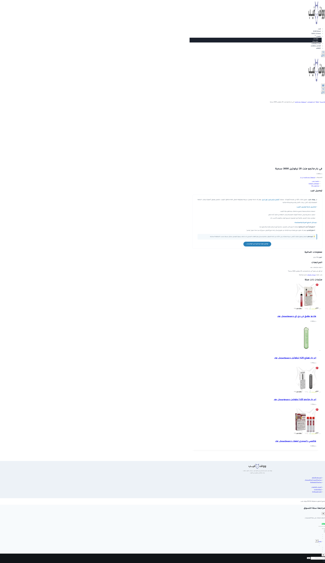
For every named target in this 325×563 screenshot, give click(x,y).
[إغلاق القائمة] (324, 531)
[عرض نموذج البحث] (323, 52)
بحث (309, 558)
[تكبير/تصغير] (324, 526)
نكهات (320, 541)
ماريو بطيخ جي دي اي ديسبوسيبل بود (296, 316)
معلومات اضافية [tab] (314, 183)
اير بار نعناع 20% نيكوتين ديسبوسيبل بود (295, 358)
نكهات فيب (315, 38)
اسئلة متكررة (318, 489)
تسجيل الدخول (311, 275)
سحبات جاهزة (316, 33)
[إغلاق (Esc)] (319, 526)
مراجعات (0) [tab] (315, 186)
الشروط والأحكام (317, 478)
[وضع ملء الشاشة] (322, 526)
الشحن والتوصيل (316, 487)
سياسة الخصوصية (316, 482)
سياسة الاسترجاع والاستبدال (313, 480)
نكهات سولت (315, 41)
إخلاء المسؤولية (317, 492)
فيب (319, 29)
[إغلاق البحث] (323, 555)
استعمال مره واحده (309, 177)
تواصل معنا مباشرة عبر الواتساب (257, 244)
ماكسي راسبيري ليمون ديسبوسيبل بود (295, 441)
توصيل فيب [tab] (315, 181)
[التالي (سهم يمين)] (322, 528)
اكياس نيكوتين (316, 46)
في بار (301, 177)
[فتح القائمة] (323, 86)
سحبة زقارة (317, 31)
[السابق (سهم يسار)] (324, 528)
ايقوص (318, 48)
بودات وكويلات (316, 43)
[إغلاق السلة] (323, 513)
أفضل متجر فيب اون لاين (270, 199)
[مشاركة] (321, 526)
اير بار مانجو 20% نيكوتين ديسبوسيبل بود (295, 400)
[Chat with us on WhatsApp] (323, 524)
